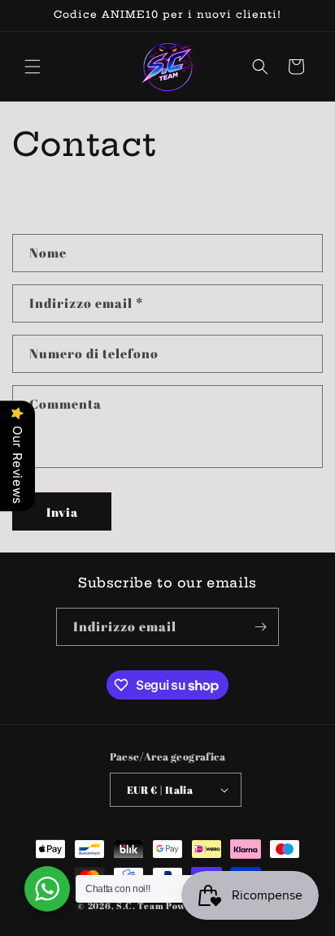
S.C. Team (139, 905)
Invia (62, 512)
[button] (32, 66)
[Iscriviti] (260, 627)
